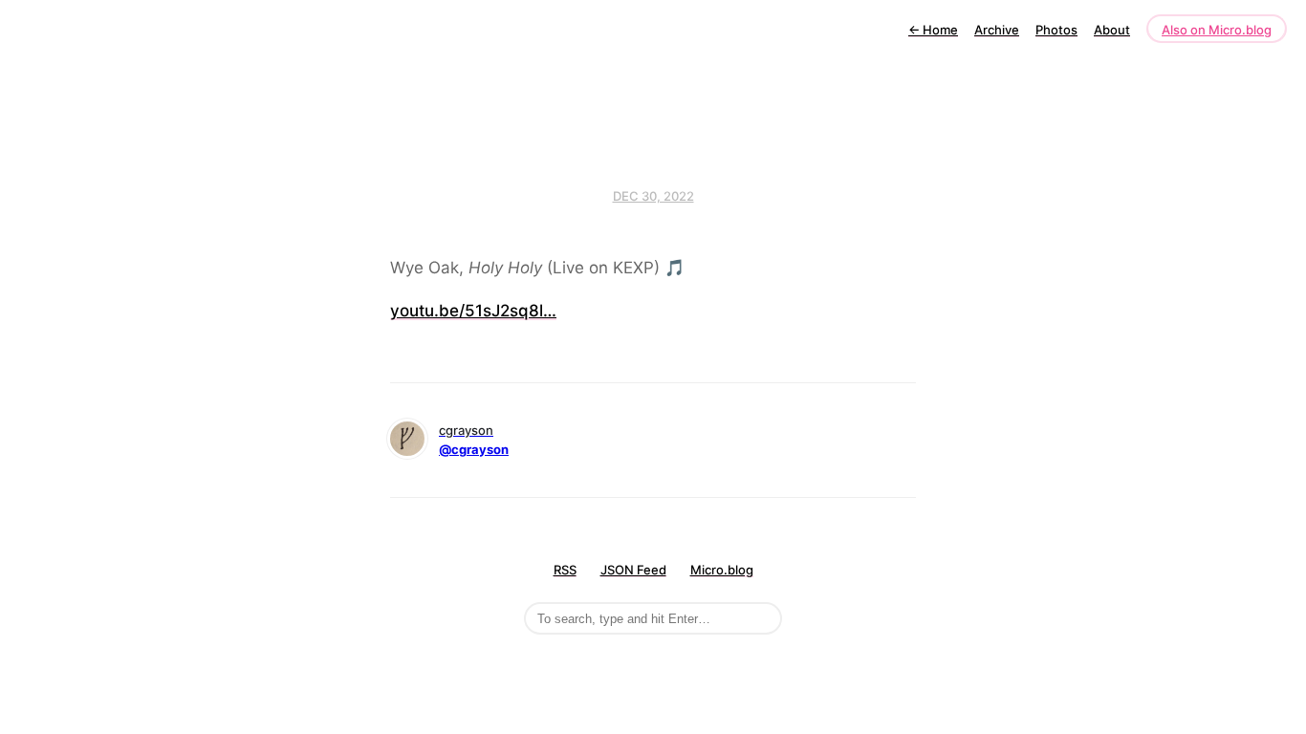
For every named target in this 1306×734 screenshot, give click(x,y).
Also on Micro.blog (1217, 29)
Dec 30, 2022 (653, 196)
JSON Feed (633, 569)
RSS (565, 569)
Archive (996, 29)
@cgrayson (474, 449)
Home (933, 29)
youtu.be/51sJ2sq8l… (473, 310)
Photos (1056, 29)
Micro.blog (721, 569)
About (1112, 29)
